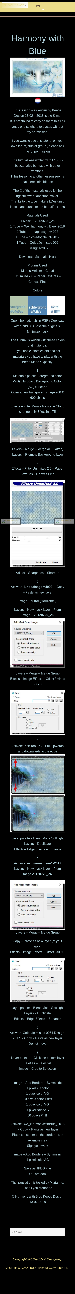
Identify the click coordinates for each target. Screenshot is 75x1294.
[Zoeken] (60, 1232)
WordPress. (61, 1268)
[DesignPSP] (10, 521)
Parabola (44, 1268)
